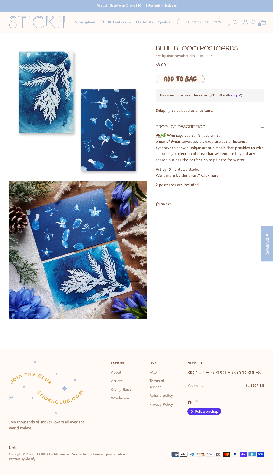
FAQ (153, 372)
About (116, 372)
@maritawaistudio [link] (186, 141)
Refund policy (161, 395)
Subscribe (255, 385)
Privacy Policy (161, 404)
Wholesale (120, 398)
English (13, 447)
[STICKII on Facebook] (190, 402)
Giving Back (121, 389)
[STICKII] (39, 22)
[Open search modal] (235, 22)
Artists (117, 381)
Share (166, 204)
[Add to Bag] (180, 79)
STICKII (40, 454)
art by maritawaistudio (175, 56)
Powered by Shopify (22, 459)
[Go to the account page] (244, 22)
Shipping (163, 110)
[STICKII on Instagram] (196, 402)
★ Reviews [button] (267, 243)
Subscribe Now (204, 22)
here (215, 175)
